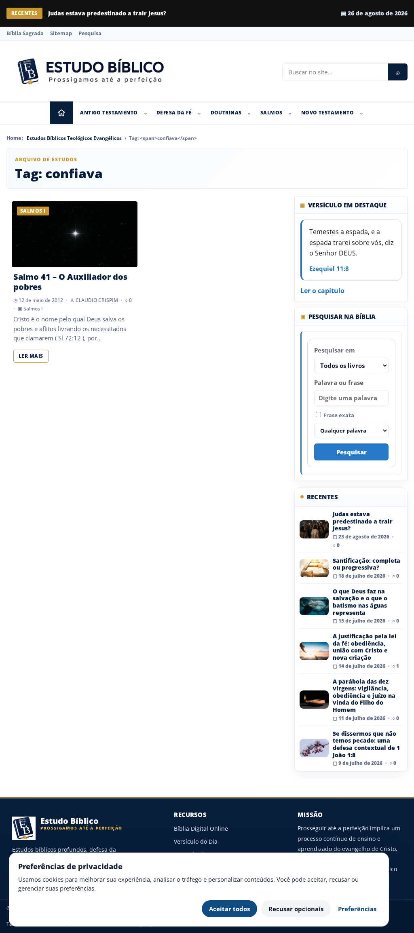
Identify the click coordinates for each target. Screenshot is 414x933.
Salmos (271, 112)
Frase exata (338, 415)
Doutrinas (226, 112)
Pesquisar (351, 452)
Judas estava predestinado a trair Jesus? (107, 13)
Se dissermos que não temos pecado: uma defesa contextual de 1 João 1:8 (366, 744)
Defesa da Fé (174, 112)
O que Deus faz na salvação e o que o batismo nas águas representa (360, 601)
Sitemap (61, 33)
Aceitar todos (229, 909)
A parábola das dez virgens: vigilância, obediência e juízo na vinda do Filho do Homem (364, 695)
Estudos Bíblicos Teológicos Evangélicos (74, 138)
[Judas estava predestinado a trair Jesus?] (314, 529)
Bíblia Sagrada (25, 33)
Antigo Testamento (108, 112)
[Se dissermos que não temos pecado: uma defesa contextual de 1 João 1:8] (314, 748)
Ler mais (31, 356)
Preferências (357, 909)
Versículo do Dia (196, 841)
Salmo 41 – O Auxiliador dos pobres (70, 281)
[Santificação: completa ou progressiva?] (314, 568)
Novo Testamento (327, 112)
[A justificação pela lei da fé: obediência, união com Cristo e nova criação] (314, 651)
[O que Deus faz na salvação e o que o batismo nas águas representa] (314, 606)
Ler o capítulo (322, 290)
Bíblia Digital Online (201, 828)
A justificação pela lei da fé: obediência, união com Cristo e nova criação (365, 646)
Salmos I (33, 308)
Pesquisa (89, 33)
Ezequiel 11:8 (329, 268)
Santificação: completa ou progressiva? (366, 564)
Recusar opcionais (295, 909)
